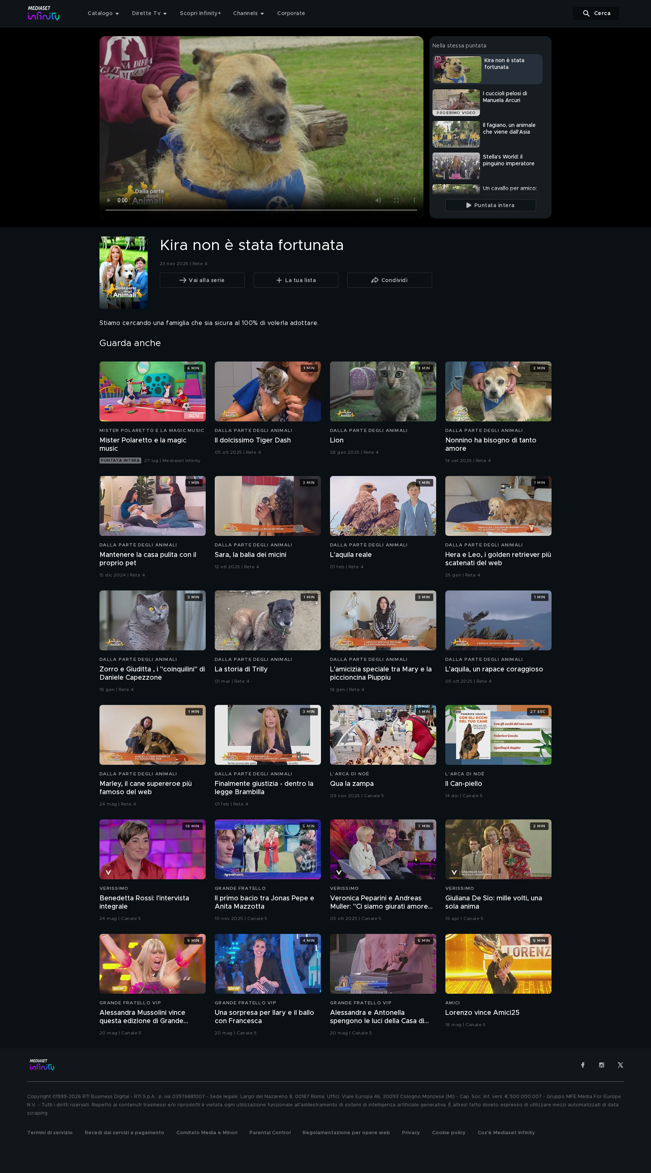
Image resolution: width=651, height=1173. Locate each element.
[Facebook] (582, 1065)
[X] (620, 1065)
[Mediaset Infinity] (44, 13)
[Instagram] (601, 1065)
